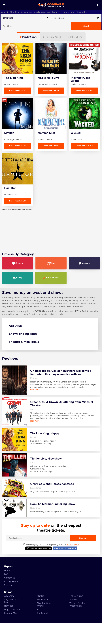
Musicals (86, 263)
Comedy (19, 263)
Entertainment (52, 277)
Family (19, 277)
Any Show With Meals (11, 601)
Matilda (40, 595)
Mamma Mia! (10, 613)
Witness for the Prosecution (77, 604)
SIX (38, 609)
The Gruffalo (43, 613)
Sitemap (8, 585)
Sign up (82, 538)
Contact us (9, 577)
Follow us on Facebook (65, 548)
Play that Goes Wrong (44, 604)
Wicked (73, 599)
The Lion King (76, 595)
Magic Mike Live (12, 609)
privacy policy (73, 544)
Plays (52, 263)
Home (7, 570)
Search (86, 26)
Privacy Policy (11, 581)
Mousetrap (42, 599)
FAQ (6, 574)
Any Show (9, 595)
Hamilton (9, 605)
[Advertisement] (51, 229)
